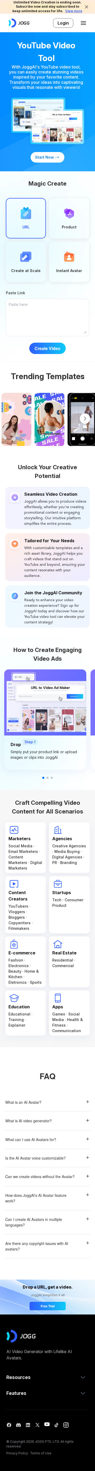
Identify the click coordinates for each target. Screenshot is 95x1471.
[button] (47, 1377)
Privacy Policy (17, 1453)
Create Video (47, 348)
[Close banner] (86, 7)
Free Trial (48, 1306)
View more (73, 11)
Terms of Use (40, 1453)
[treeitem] (47, 1102)
